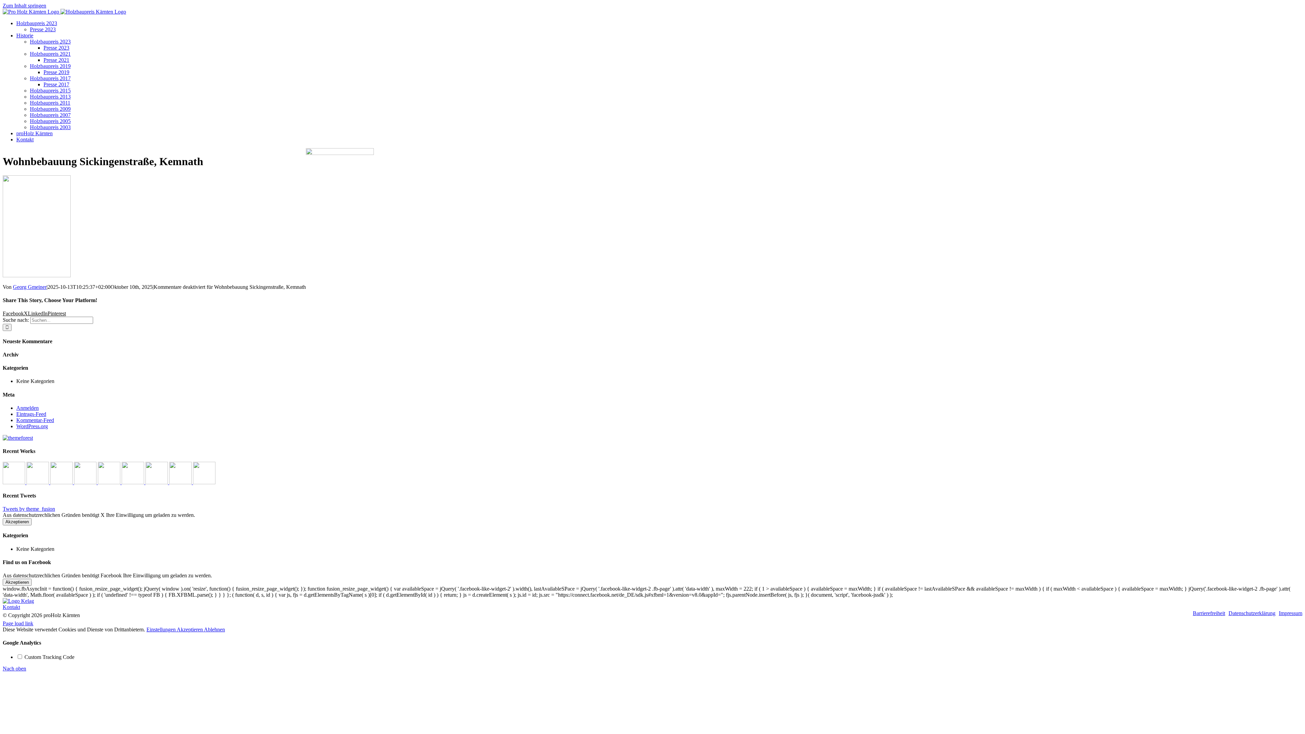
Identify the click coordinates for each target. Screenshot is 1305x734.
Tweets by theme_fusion (29, 509)
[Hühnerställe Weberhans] (133, 482)
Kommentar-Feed (35, 420)
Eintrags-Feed (31, 414)
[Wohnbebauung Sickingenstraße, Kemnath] (15, 482)
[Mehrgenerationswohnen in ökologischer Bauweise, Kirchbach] (157, 482)
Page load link (18, 623)
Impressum (1290, 613)
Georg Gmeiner (30, 287)
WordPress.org (32, 426)
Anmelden (27, 408)
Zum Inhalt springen (24, 5)
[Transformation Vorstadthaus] (86, 482)
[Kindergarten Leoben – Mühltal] (62, 482)
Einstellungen (161, 629)
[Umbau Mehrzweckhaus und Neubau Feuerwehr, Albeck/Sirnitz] (204, 482)
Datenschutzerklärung (1252, 613)
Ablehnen (214, 629)
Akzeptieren (17, 521)
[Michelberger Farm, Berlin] (110, 482)
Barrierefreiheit (1209, 613)
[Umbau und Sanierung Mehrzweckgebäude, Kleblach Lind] (181, 482)
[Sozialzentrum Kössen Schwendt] (38, 482)
